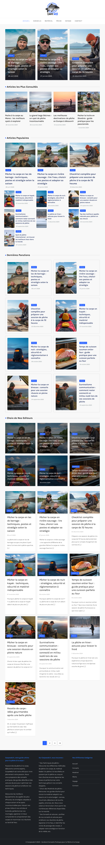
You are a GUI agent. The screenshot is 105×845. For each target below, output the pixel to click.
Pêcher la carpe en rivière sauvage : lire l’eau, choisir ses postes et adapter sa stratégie (51, 65)
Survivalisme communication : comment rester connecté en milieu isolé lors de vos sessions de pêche (25, 218)
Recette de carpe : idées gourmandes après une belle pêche (19, 712)
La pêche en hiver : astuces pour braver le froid (56, 216)
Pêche (59, 21)
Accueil (26, 21)
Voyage (68, 21)
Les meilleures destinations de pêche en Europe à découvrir (64, 118)
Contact (78, 21)
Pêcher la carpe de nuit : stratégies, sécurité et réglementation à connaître (40, 352)
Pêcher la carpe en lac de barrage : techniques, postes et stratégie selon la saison (20, 65)
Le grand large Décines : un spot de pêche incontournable (40, 118)
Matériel (49, 21)
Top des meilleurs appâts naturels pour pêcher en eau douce (89, 216)
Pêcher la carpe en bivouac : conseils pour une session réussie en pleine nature (40, 390)
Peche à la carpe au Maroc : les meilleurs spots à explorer (15, 118)
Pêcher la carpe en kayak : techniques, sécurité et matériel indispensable (25, 198)
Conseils (37, 21)
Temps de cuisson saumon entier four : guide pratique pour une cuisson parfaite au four (83, 586)
